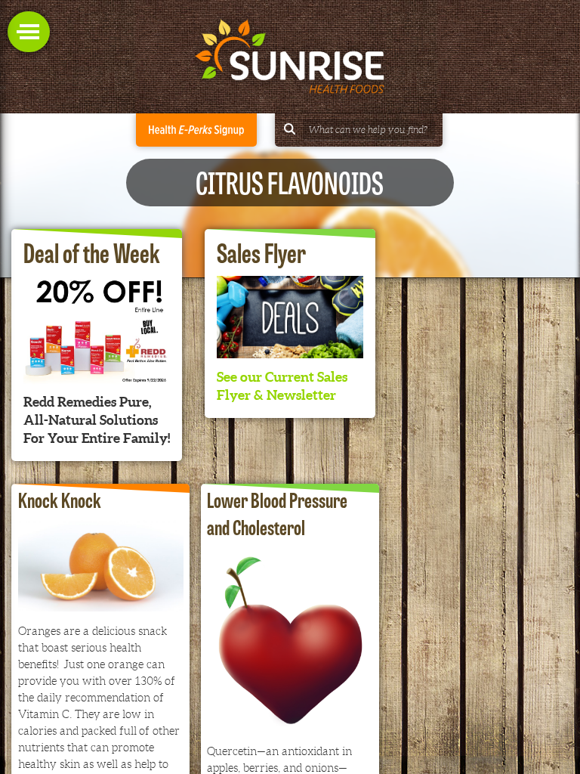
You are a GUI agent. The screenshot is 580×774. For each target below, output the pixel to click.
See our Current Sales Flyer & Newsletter (282, 386)
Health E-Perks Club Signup (196, 130)
